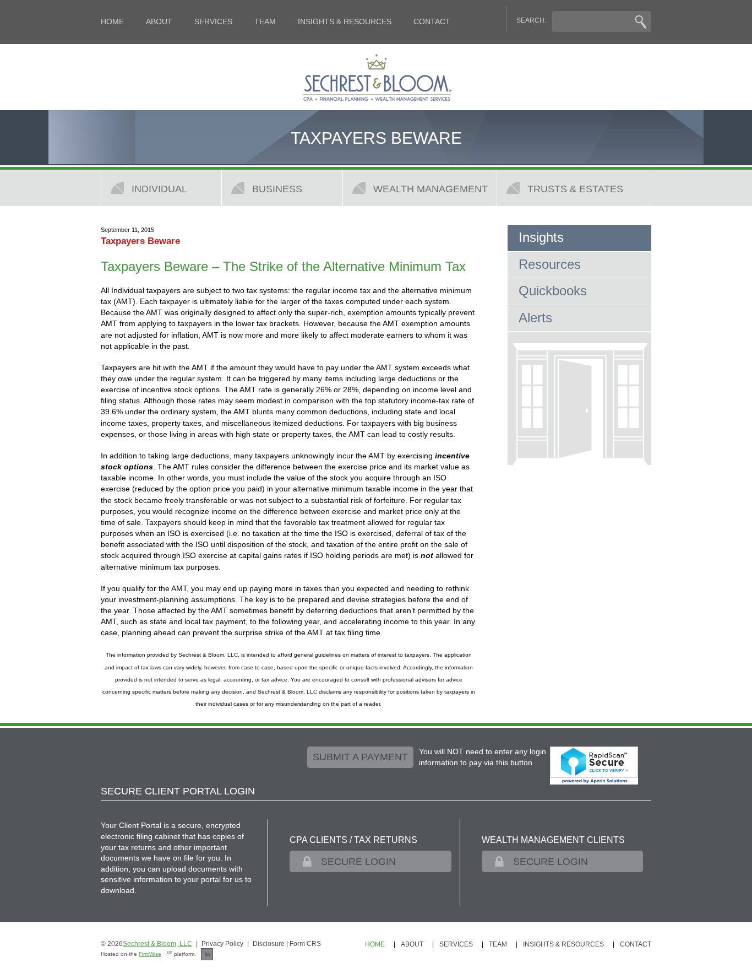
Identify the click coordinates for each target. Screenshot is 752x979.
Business (277, 188)
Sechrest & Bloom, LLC (157, 944)
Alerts (535, 317)
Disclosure (269, 944)
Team (265, 21)
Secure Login (358, 861)
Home (112, 21)
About (159, 21)
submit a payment (360, 756)
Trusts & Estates (575, 188)
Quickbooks (553, 290)
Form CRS (305, 944)
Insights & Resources (344, 21)
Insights (541, 237)
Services (213, 21)
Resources (550, 264)
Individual (159, 188)
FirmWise (150, 954)
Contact (431, 21)
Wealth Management (430, 188)
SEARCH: (531, 20)
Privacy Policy (222, 944)
